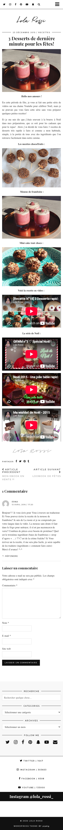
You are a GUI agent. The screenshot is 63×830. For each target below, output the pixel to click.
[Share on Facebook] (16, 461)
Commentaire (9, 585)
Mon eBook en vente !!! (13, 474)
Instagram (33, 769)
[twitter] (4, 4)
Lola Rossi (32, 19)
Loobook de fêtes (46, 472)
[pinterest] (21, 4)
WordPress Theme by (31, 826)
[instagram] (10, 4)
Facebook (32, 778)
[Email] (55, 742)
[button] (58, 4)
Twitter (33, 761)
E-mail (6, 635)
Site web (6, 648)
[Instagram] (8, 809)
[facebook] (15, 4)
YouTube (33, 787)
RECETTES (44, 32)
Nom (5, 622)
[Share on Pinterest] (25, 461)
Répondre (11, 556)
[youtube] (27, 4)
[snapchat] (33, 4)
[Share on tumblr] (28, 461)
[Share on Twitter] (20, 461)
